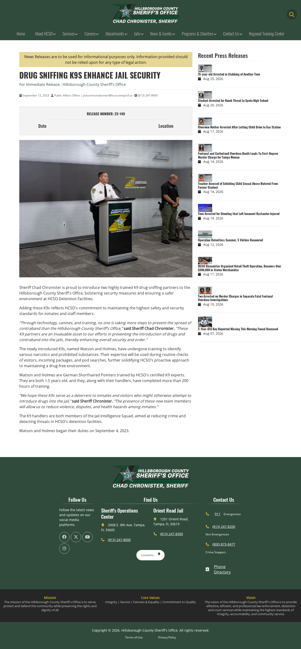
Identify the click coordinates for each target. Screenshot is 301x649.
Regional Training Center (266, 34)
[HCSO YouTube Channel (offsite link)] (87, 537)
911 (217, 514)
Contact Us (231, 34)
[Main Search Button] (292, 14)
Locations (147, 555)
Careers (90, 34)
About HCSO (44, 34)
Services (69, 34)
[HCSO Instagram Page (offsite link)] (64, 548)
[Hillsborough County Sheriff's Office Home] (150, 477)
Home (21, 34)
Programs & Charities (197, 34)
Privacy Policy (167, 637)
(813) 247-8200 (223, 526)
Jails (137, 34)
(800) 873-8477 (223, 544)
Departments (115, 34)
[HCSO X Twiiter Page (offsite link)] (76, 537)
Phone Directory (222, 569)
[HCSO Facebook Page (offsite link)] (64, 537)
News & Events (161, 34)
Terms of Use (134, 637)
